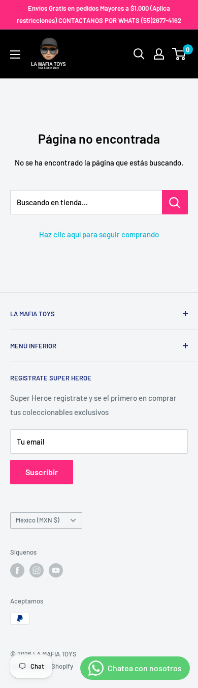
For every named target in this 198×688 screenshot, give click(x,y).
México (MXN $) (37, 520)
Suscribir (41, 472)
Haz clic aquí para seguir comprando (99, 234)
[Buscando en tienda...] (175, 202)
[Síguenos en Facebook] (17, 570)
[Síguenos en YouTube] (56, 570)
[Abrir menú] (15, 54)
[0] (179, 54)
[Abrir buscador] (139, 54)
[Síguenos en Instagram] (36, 570)
